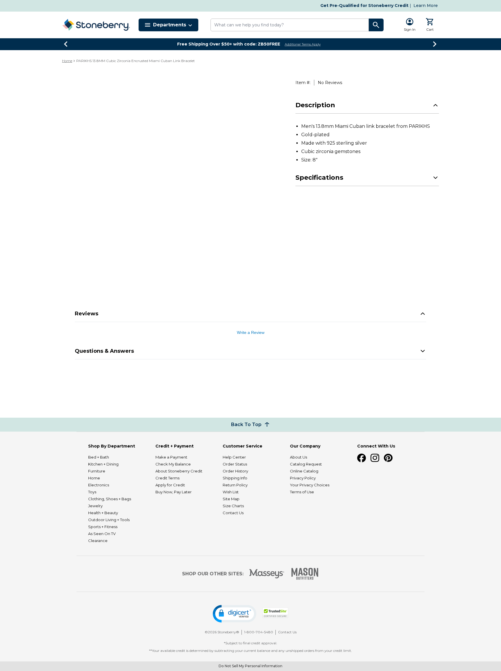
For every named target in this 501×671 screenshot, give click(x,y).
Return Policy (235, 485)
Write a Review (250, 332)
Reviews (86, 313)
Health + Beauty (103, 512)
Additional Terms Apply (303, 44)
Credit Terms (167, 478)
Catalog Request (306, 464)
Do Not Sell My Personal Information (250, 666)
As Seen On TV (102, 533)
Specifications (319, 195)
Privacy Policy (303, 478)
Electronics (98, 485)
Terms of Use (302, 492)
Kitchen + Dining (103, 464)
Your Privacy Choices (309, 485)
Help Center (234, 457)
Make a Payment (171, 457)
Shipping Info (235, 478)
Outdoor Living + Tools (109, 519)
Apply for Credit (170, 485)
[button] (234, 613)
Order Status (235, 464)
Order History (235, 471)
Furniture (96, 471)
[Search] (376, 25)
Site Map (231, 499)
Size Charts (233, 505)
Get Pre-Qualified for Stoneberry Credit (364, 5)
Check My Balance (173, 464)
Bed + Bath (98, 457)
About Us (298, 457)
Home (67, 61)
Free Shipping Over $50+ (228, 44)
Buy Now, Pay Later (173, 492)
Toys (92, 492)
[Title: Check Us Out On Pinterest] (388, 458)
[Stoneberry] (96, 25)
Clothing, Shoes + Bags (109, 499)
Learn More (425, 5)
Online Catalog (304, 471)
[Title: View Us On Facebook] (361, 458)
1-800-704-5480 (258, 632)
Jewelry (95, 505)
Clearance (98, 540)
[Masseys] (266, 574)
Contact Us (233, 512)
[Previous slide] (66, 44)
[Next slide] (435, 44)
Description (315, 122)
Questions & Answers (104, 351)
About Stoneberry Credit (178, 471)
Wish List (231, 492)
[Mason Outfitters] (304, 574)
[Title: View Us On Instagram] (375, 458)
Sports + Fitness (102, 526)
